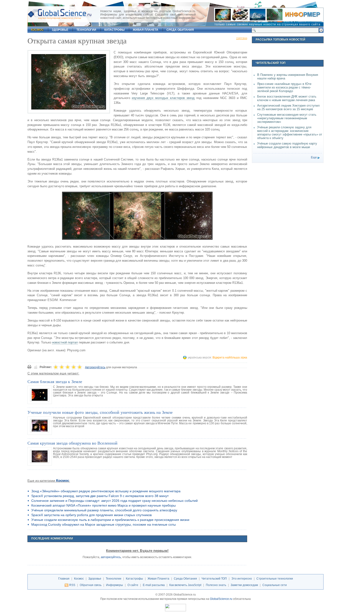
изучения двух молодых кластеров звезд (163, 98)
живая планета (145, 29)
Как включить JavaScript (185, 585)
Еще (314, 157)
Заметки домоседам (244, 585)
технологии (86, 29)
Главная (63, 578)
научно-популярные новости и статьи (59, 18)
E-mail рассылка (154, 585)
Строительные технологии (274, 578)
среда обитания (180, 29)
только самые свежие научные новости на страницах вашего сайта (267, 24)
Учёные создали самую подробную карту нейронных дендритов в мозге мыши (287, 145)
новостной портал (65, 342)
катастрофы (114, 29)
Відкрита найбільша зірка (230, 357)
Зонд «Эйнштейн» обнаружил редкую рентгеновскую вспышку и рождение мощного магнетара (106, 491)
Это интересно (241, 578)
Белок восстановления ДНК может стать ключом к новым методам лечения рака (286, 98)
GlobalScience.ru (221, 599)
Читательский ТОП (214, 578)
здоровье (60, 29)
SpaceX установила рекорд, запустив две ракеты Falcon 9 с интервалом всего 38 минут (100, 496)
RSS (72, 585)
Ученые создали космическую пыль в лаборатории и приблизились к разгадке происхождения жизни (110, 520)
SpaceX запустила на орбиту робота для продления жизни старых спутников (91, 515)
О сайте (133, 585)
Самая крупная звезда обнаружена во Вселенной (72, 443)
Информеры (114, 585)
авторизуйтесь (111, 557)
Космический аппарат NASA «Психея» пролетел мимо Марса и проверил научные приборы (103, 505)
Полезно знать (216, 585)
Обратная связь (90, 585)
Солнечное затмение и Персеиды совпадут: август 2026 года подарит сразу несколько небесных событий (114, 501)
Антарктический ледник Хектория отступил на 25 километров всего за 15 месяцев (288, 107)
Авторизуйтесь (95, 367)
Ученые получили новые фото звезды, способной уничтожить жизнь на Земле (100, 412)
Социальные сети (274, 585)
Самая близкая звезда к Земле (54, 381)
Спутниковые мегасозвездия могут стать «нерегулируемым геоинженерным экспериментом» (286, 118)
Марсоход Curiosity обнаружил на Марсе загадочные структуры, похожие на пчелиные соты (103, 524)
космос (37, 29)
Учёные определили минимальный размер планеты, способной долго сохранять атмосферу (104, 510)
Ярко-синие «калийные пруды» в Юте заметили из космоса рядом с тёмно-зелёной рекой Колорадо (284, 87)
